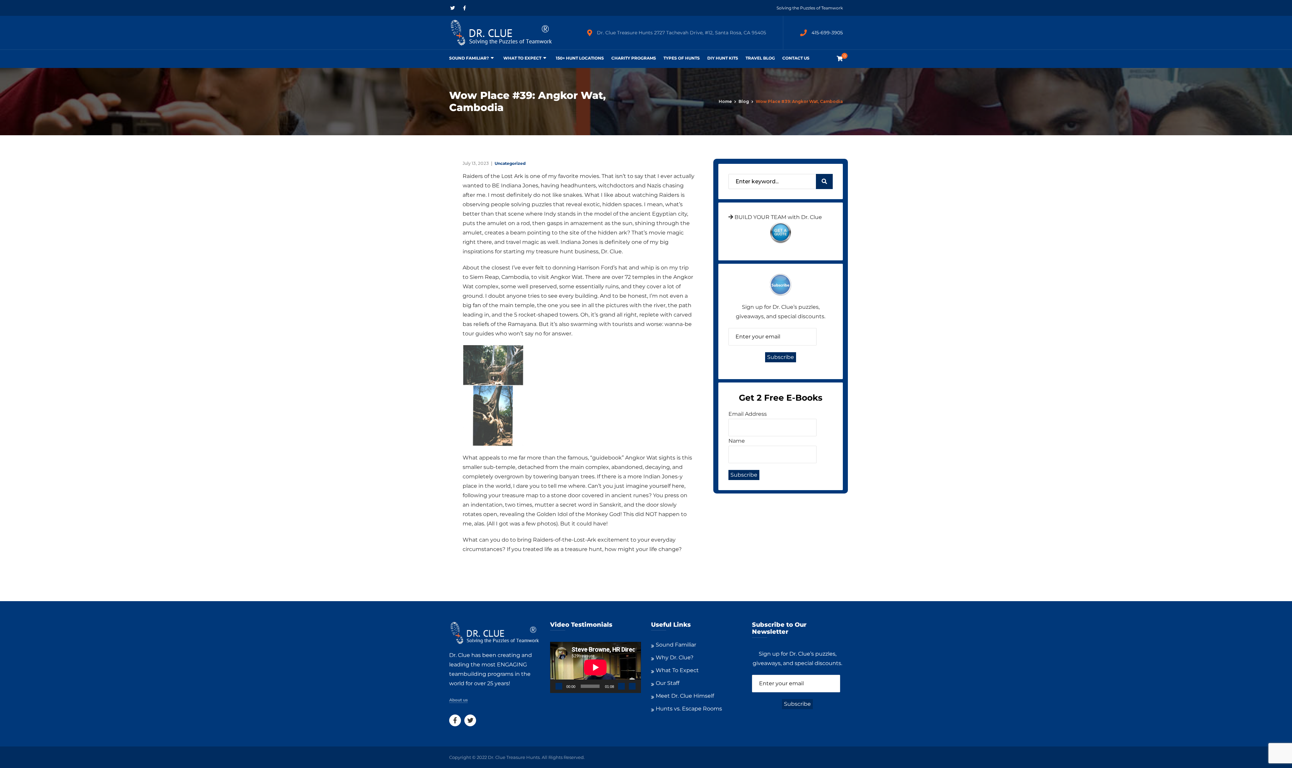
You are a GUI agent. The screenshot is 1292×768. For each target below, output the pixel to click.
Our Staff (667, 683)
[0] (840, 59)
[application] (595, 667)
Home (725, 101)
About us (458, 700)
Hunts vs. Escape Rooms (689, 708)
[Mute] (621, 686)
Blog (744, 101)
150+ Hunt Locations (580, 58)
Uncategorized (510, 163)
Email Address (747, 414)
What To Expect (522, 58)
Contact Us (796, 58)
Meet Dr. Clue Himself (685, 696)
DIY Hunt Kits (722, 58)
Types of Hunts (681, 58)
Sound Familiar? (469, 58)
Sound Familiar (676, 645)
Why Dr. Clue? (674, 657)
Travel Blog (760, 58)
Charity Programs (633, 58)
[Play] (558, 686)
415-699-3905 (827, 33)
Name (736, 441)
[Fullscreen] (632, 686)
